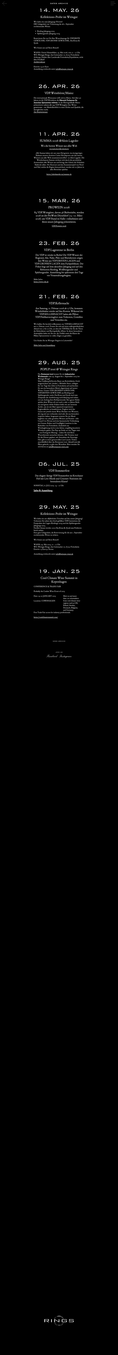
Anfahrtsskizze (39, 62)
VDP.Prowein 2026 (59, 226)
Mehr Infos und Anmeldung (44, 345)
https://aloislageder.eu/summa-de (59, 174)
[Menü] (113, 3)
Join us (59, 652)
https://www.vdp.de (41, 282)
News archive (59, 641)
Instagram (65, 656)
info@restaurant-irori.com (59, 446)
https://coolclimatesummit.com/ (46, 617)
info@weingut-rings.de (64, 69)
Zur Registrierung (41, 112)
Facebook (51, 656)
